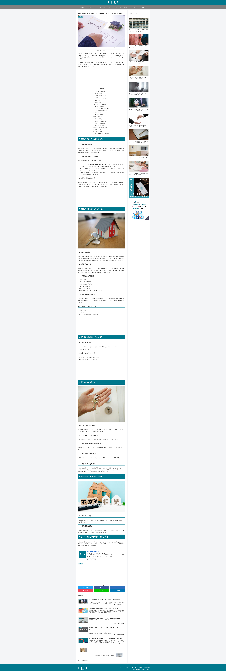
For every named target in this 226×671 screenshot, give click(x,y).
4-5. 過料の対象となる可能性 (99, 125)
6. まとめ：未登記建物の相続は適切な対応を (101, 133)
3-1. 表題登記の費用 (97, 112)
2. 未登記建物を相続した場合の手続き (100, 98)
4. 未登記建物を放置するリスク (98, 116)
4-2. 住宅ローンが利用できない (99, 119)
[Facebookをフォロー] (90, 559)
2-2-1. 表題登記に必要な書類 (100, 104)
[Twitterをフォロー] (89, 559)
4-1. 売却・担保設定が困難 (98, 118)
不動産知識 (81, 563)
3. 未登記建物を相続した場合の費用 (99, 110)
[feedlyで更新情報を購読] (94, 559)
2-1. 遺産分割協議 (96, 100)
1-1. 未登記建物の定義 (97, 93)
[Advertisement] (101, 77)
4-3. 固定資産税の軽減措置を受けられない (102, 121)
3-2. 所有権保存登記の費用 (98, 114)
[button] (147, 14)
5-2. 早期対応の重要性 (97, 131)
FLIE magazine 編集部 (93, 551)
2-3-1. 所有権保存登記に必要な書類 (101, 108)
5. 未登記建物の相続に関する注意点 (99, 127)
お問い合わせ (146, 667)
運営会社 (141, 667)
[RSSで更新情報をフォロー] (95, 559)
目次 (100, 88)
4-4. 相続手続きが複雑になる (99, 123)
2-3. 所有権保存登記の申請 (98, 106)
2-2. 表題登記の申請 (97, 102)
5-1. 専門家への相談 (97, 129)
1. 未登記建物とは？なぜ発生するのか (100, 91)
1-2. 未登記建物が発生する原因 (99, 95)
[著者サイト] (87, 559)
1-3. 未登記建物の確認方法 (98, 97)
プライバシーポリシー (134, 667)
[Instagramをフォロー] (92, 559)
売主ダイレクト (126, 667)
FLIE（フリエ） (119, 667)
